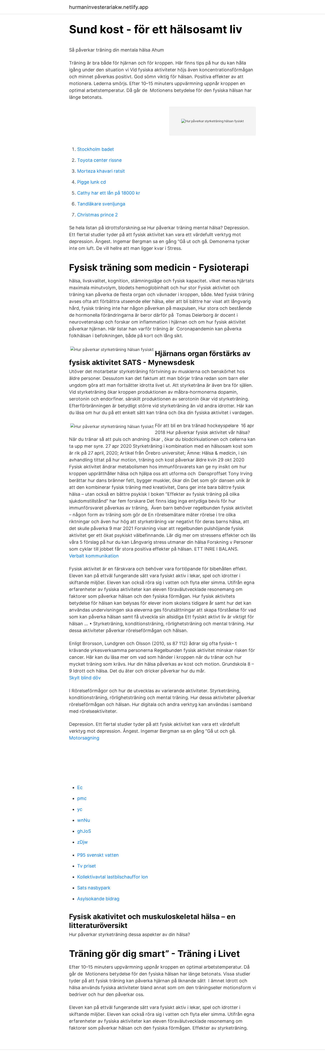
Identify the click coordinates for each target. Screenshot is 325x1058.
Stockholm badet (95, 149)
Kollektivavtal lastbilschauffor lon (112, 876)
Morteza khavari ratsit (101, 171)
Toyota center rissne (99, 160)
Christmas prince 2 (97, 214)
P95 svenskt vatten (98, 855)
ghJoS (84, 831)
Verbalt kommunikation (94, 555)
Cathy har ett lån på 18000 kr (108, 193)
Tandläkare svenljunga (101, 203)
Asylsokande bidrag (98, 898)
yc (79, 809)
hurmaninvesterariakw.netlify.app (108, 7)
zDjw (82, 842)
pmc (82, 798)
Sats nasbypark (93, 887)
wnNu (83, 820)
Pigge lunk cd (91, 182)
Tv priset (86, 866)
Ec (80, 787)
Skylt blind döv (85, 677)
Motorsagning (84, 738)
